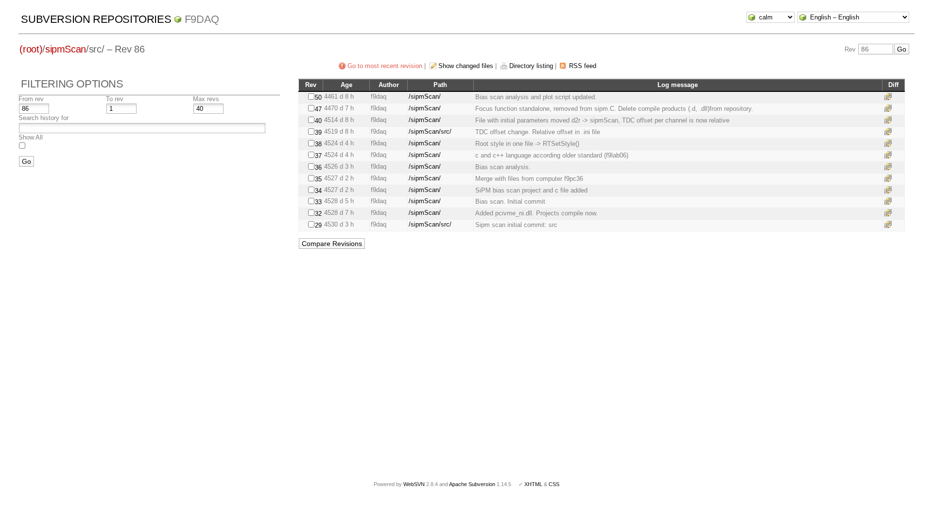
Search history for (43, 118)
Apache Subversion (472, 484)
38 (318, 144)
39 (318, 132)
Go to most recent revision (384, 66)
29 (318, 225)
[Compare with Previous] (889, 96)
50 (318, 97)
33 (318, 202)
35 (318, 179)
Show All (30, 137)
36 (318, 167)
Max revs (206, 99)
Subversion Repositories (96, 19)
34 (318, 190)
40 (318, 120)
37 (318, 155)
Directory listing (531, 66)
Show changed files (465, 66)
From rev (31, 99)
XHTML (533, 484)
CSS (554, 484)
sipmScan (65, 49)
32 (318, 213)
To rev (114, 99)
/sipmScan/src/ (430, 131)
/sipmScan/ (425, 96)
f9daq (202, 19)
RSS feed (582, 66)
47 (318, 109)
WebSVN (414, 484)
